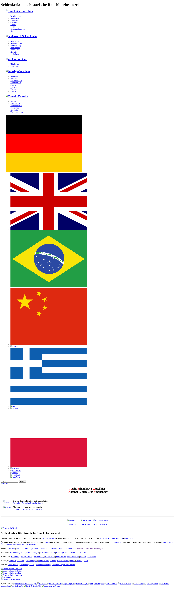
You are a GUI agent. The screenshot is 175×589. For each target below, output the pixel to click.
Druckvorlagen (16, 81)
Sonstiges (24, 71)
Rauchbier (26, 11)
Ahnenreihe (14, 41)
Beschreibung (15, 16)
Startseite (13, 87)
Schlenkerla (29, 36)
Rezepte (13, 52)
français (85, 584)
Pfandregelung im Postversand (63, 565)
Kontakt (23, 96)
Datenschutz (15, 104)
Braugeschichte (16, 43)
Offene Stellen (15, 83)
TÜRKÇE (38, 586)
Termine (13, 89)
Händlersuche (15, 64)
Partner (13, 85)
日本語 (128, 584)
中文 (45, 584)
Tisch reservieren (16, 112)
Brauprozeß (14, 18)
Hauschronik (15, 48)
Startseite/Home (63, 561)
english (71, 584)
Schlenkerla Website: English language (27, 509)
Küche (47, 542)
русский (155, 584)
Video (86, 561)
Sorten (12, 27)
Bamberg (13, 78)
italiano (114, 584)
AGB (32, 565)
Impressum (14, 108)
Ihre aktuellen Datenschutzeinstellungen (88, 548)
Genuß (13, 25)
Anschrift (14, 101)
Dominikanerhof (116, 542)
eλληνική (100, 584)
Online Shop (73, 524)
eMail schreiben (16, 106)
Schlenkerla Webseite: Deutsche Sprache (28, 503)
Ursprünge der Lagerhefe (65, 553)
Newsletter (14, 110)
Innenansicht (15, 50)
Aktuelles (14, 76)
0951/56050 (104, 538)
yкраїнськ (56, 586)
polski (140, 584)
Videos (13, 91)
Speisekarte (14, 54)
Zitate (12, 31)
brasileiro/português (29, 584)
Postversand (15, 66)
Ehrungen (14, 20)
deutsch (58, 584)
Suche (72, 561)
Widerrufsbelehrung (43, 565)
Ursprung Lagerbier (17, 29)
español (20, 586)
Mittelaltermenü (73, 557)
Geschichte (14, 23)
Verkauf (22, 59)
